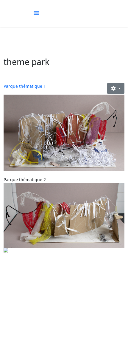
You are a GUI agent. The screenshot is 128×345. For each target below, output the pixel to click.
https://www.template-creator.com (64, 330)
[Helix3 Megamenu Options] (36, 13)
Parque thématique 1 (25, 86)
